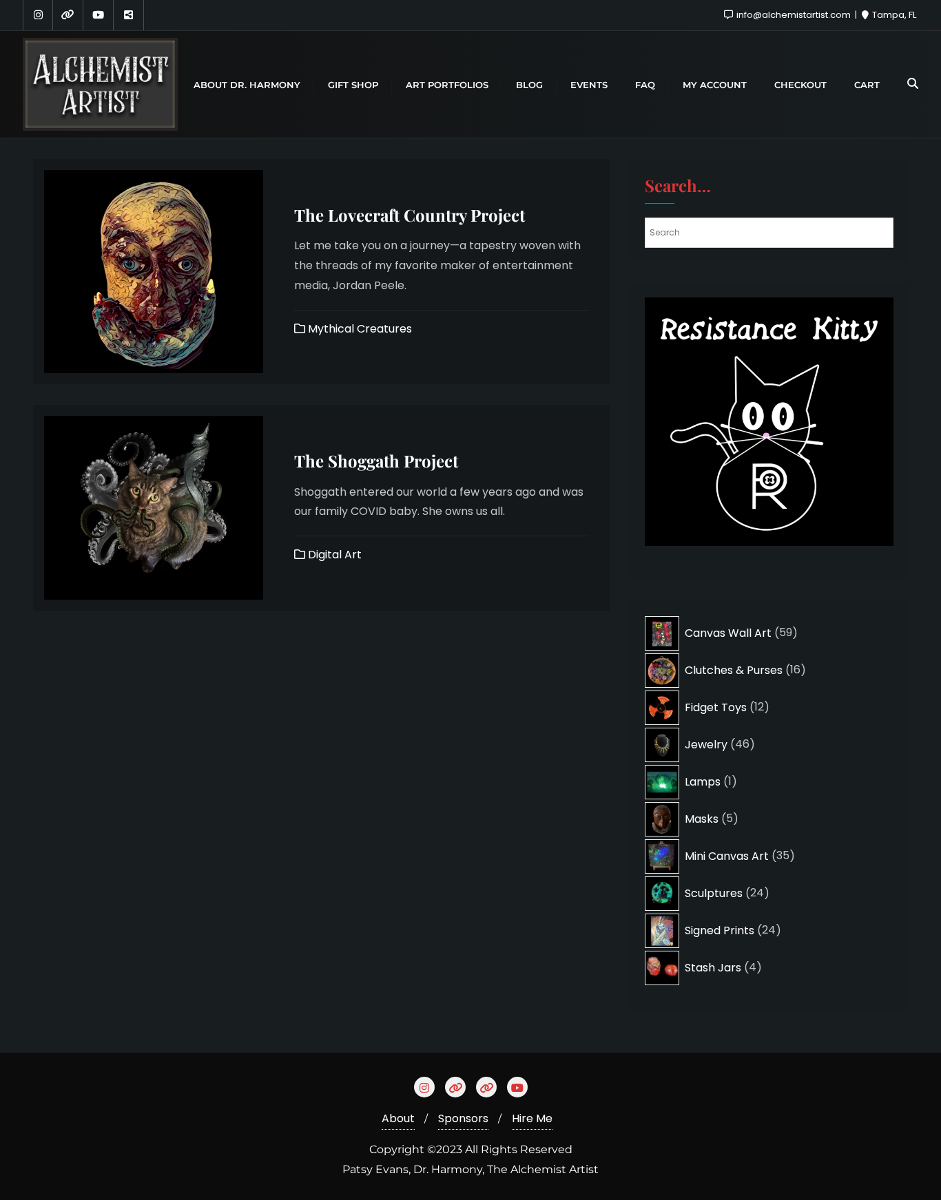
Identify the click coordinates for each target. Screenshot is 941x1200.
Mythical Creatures (358, 329)
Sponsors (463, 1118)
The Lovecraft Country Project (409, 215)
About (398, 1118)
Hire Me (532, 1118)
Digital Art (333, 554)
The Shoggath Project (376, 461)
